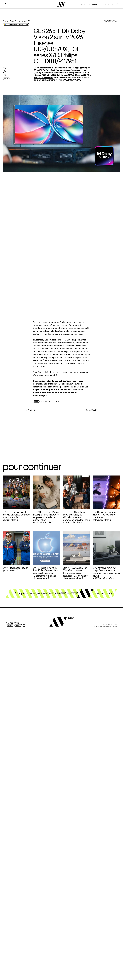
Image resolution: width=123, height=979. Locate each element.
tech (88, 4)
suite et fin (7, 512)
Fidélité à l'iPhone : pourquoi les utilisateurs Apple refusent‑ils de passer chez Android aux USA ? (46, 517)
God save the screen (112, 624)
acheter (36, 401)
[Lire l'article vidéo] (16, 492)
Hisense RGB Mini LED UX (46, 75)
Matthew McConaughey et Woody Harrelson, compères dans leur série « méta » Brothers (76, 517)
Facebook (18, 625)
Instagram (10, 625)
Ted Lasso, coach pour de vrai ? (15, 569)
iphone (36, 568)
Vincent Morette (111, 20)
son (95, 568)
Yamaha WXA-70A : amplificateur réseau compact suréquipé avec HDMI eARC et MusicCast (106, 573)
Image (13, 21)
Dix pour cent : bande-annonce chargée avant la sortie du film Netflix (16, 516)
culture (95, 4)
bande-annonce (69, 512)
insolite (6, 568)
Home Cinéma (22, 21)
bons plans (104, 4)
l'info (83, 4)
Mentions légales (107, 626)
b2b (112, 4)
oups (95, 512)
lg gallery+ (67, 568)
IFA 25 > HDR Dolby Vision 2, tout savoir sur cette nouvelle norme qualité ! (62, 70)
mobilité (36, 512)
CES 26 (6, 21)
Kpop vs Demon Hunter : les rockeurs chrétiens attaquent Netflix (104, 516)
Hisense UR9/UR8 (68, 75)
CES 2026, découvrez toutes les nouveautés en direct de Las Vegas (58, 392)
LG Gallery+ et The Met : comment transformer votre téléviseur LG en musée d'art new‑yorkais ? (75, 573)
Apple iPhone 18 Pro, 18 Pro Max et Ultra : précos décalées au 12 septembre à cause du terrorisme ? (46, 573)
